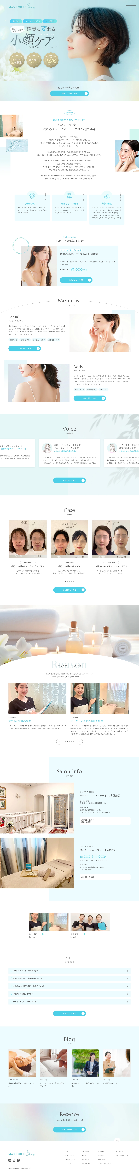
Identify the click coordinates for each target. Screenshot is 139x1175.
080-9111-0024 (95, 856)
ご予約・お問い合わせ (105, 1163)
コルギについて (70, 1159)
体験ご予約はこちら (69, 93)
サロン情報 (85, 1151)
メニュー (68, 1163)
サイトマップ (118, 1151)
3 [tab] (69, 581)
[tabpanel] (69, 453)
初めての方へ (69, 1155)
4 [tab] (71, 581)
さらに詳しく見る (24, 348)
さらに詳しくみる (69, 1013)
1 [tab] (65, 581)
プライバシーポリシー (121, 1155)
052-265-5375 (84, 801)
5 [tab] (73, 581)
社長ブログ (101, 1159)
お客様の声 (85, 1159)
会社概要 (101, 1155)
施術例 (84, 1155)
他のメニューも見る (76, 280)
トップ (67, 1151)
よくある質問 (86, 1163)
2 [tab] (67, 581)
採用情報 (101, 1151)
